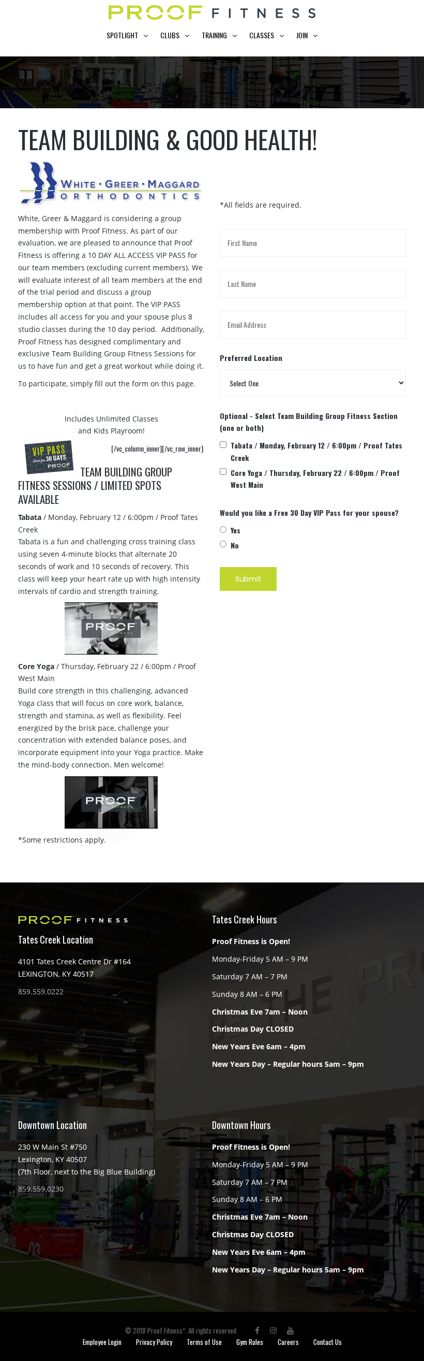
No (235, 545)
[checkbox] (223, 444)
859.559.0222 (41, 991)
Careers (288, 1342)
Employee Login (102, 1342)
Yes (235, 530)
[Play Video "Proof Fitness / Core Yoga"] (111, 802)
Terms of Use (204, 1342)
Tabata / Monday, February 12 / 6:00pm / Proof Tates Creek (316, 451)
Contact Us (327, 1342)
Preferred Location (251, 357)
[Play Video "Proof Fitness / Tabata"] (111, 628)
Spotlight (122, 35)
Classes (261, 35)
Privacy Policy (154, 1342)
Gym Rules (249, 1342)
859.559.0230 (41, 1189)
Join (302, 35)
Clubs (169, 35)
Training (214, 35)
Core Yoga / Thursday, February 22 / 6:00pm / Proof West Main (315, 478)
